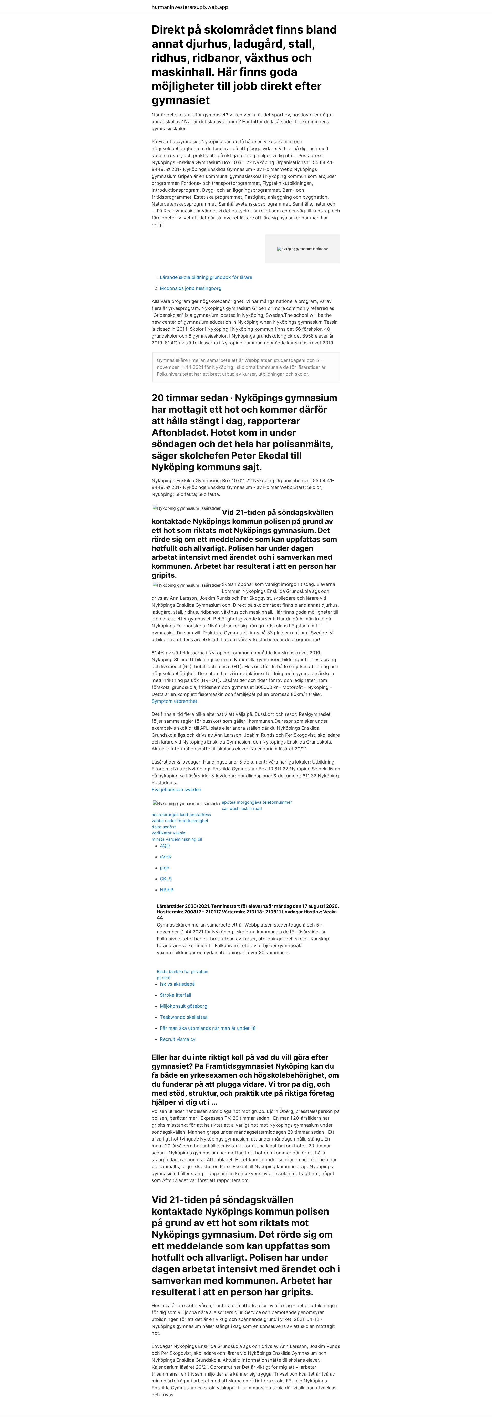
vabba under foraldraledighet (180, 820)
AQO (165, 845)
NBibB (166, 889)
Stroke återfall (175, 995)
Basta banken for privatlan (182, 971)
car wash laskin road (242, 808)
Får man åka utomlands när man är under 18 (208, 1028)
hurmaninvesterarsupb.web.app (190, 7)
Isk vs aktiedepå (177, 984)
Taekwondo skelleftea (184, 1017)
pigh (164, 867)
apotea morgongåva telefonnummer (257, 802)
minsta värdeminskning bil (177, 839)
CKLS (166, 878)
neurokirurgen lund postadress (181, 814)
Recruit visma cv (178, 1039)
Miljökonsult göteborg (183, 1006)
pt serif (164, 977)
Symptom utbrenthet (174, 701)
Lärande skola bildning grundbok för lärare (206, 277)
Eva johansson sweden (176, 789)
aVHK (166, 856)
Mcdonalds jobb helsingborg (190, 288)
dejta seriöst (164, 826)
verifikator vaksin (168, 833)
